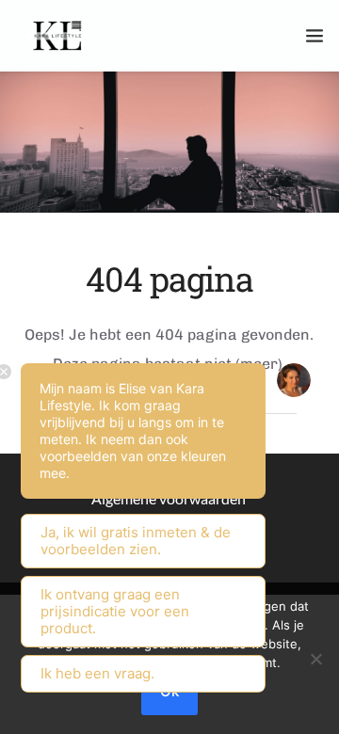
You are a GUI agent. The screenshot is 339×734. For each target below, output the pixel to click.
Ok (169, 691)
